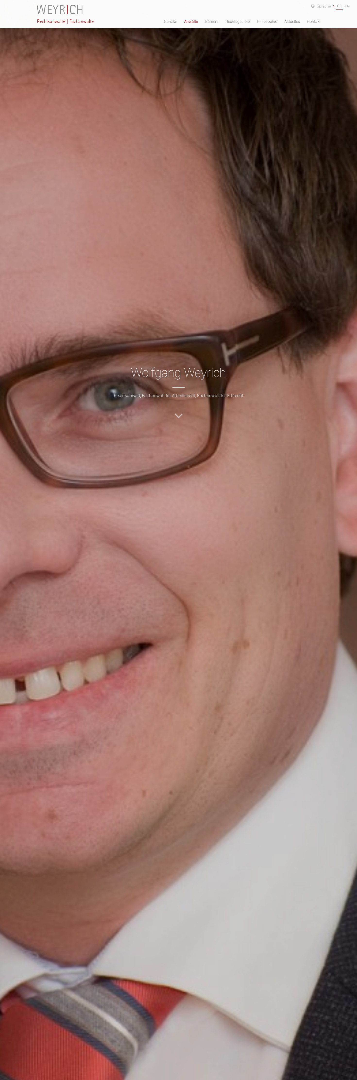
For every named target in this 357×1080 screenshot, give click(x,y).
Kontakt (314, 21)
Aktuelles (292, 21)
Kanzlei (170, 21)
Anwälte (191, 21)
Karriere (211, 21)
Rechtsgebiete (238, 21)
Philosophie (267, 21)
